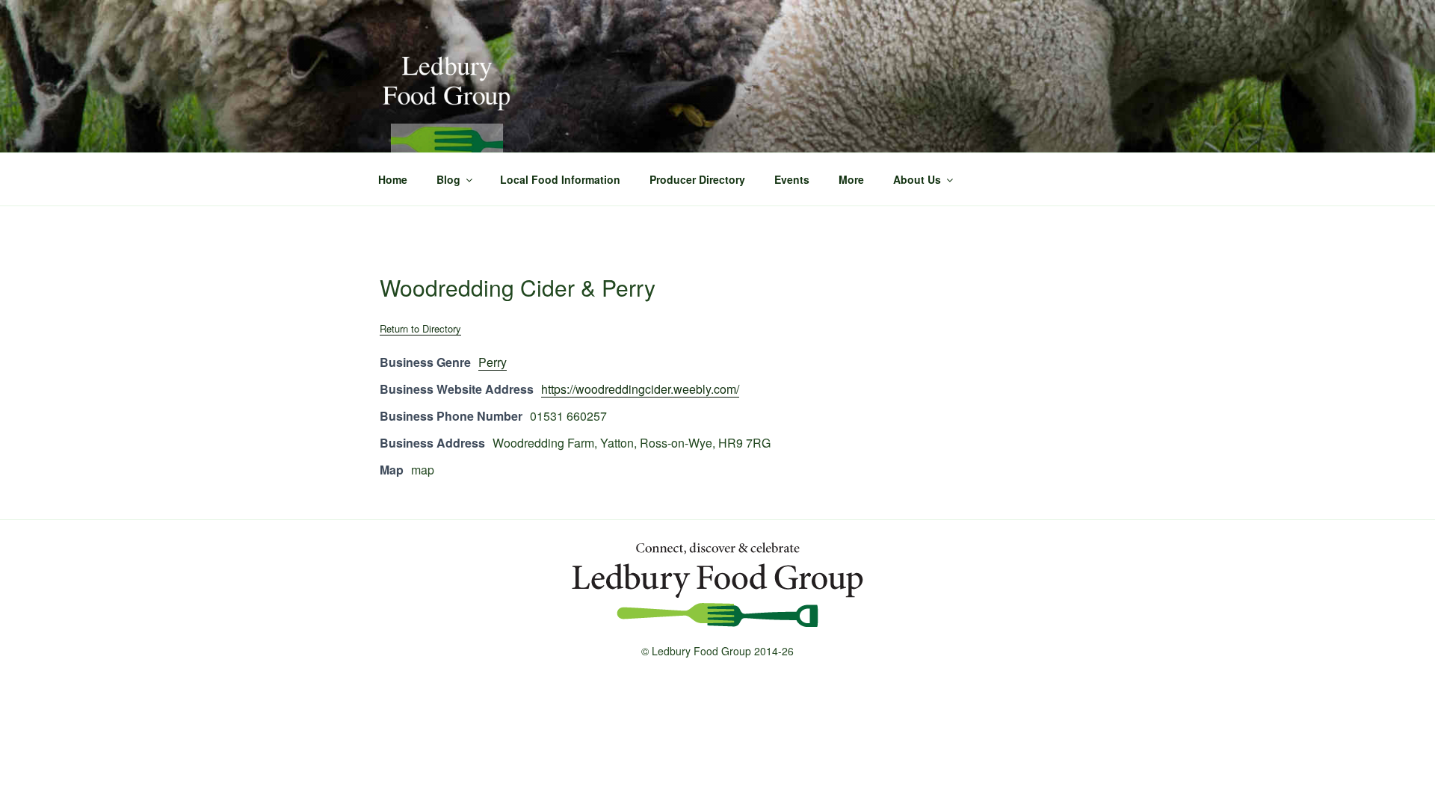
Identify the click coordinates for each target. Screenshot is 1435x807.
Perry (492, 362)
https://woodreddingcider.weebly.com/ (640, 389)
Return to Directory (420, 328)
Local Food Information (560, 179)
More (851, 179)
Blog (448, 179)
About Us (917, 179)
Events (791, 179)
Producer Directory (697, 179)
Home (392, 179)
